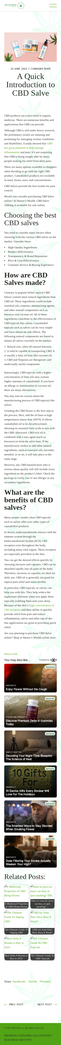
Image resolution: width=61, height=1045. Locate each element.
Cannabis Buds (41, 69)
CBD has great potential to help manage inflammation (28, 148)
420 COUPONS (42, 1035)
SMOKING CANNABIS (17, 1035)
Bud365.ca (18, 1028)
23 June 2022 (19, 69)
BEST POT (25, 1039)
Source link (10, 653)
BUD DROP (11, 1039)
